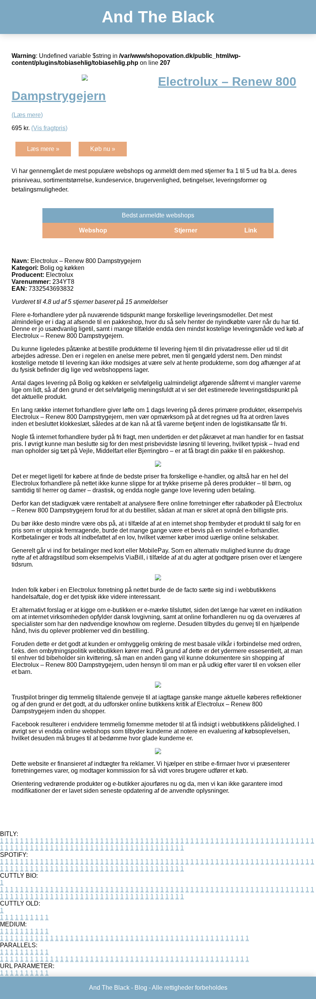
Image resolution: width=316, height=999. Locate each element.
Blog (140, 987)
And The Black (158, 17)
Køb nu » (102, 149)
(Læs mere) (27, 115)
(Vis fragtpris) (49, 128)
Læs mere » (43, 149)
